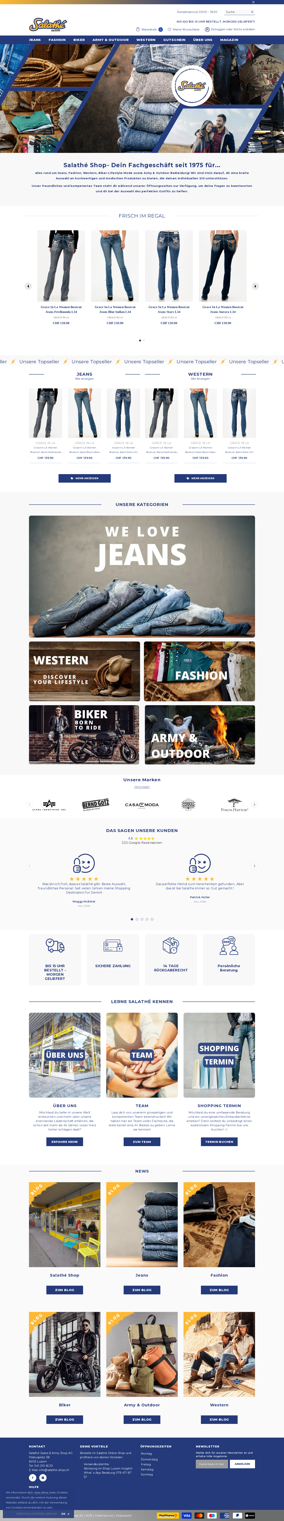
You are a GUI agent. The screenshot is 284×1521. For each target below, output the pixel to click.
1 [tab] (132, 919)
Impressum (124, 1515)
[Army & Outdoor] (142, 1354)
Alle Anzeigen (200, 378)
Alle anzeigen (84, 378)
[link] (142, 98)
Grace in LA (45, 443)
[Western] (219, 1354)
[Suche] (239, 12)
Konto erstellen (244, 29)
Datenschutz (104, 1515)
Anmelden (242, 1464)
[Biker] (64, 1354)
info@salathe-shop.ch (54, 1470)
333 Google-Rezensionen (142, 843)
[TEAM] (142, 1055)
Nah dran (253, 2)
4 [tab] (147, 919)
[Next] (255, 286)
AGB (89, 1515)
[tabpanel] (84, 880)
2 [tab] (137, 919)
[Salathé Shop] (64, 1224)
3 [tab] (142, 919)
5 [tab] (152, 919)
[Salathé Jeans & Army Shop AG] (142, 577)
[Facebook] (32, 1477)
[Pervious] (28, 286)
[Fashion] (219, 1224)
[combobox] (236, 12)
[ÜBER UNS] (64, 1055)
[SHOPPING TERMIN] (219, 1055)
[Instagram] (43, 1477)
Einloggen (218, 29)
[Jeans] (142, 1224)
